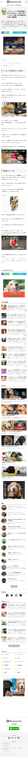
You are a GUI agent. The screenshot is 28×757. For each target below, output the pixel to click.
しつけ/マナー (20, 661)
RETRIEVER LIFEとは (6, 743)
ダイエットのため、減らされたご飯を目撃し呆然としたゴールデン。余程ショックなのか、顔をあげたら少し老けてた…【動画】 (17, 613)
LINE (8, 32)
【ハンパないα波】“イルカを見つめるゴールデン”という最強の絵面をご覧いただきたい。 (17, 630)
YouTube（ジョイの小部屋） (9, 116)
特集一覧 (14, 586)
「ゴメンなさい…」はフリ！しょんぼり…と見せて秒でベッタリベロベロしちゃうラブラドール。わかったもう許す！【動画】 (17, 605)
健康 (5, 672)
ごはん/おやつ (7, 668)
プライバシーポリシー (6, 746)
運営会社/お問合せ (5, 749)
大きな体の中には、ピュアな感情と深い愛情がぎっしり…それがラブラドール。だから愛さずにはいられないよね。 (17, 638)
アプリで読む (19, 32)
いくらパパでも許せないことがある (12, 63)
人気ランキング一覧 (14, 645)
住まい (18, 658)
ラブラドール (20, 654)
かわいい (6, 658)
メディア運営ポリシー (6, 745)
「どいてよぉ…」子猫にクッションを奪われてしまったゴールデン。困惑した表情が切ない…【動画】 (13, 260)
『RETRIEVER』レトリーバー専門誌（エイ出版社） (12, 748)
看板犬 (18, 672)
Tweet (5, 32)
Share (2, 32)
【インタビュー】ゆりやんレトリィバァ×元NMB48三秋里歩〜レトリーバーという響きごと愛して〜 (17, 621)
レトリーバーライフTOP (7, 751)
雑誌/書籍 (19, 665)
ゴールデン (6, 654)
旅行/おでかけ (7, 661)
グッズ (18, 668)
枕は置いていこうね (8, 65)
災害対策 (6, 665)
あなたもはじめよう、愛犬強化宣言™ (14, 5)
